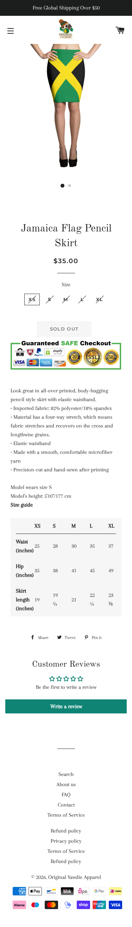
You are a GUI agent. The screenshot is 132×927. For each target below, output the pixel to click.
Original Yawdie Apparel (74, 877)
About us (66, 784)
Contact (66, 805)
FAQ (66, 794)
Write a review (66, 706)
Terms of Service (66, 815)
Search (66, 774)
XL (99, 299)
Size (66, 284)
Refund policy (66, 831)
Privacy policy (66, 841)
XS (32, 299)
